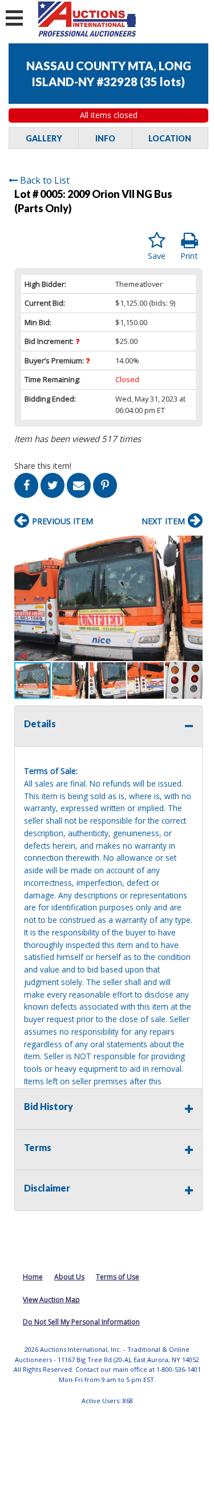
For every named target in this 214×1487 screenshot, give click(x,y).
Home (33, 1277)
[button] (192, 546)
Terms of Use (117, 1277)
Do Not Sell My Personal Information (81, 1322)
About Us (69, 1277)
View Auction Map (51, 1299)
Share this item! (42, 465)
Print (189, 255)
